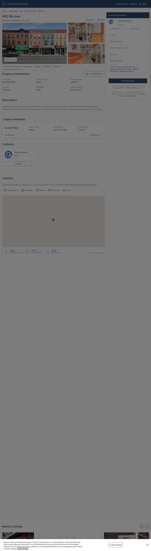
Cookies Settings (115, 545)
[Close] (147, 544)
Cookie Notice (23, 549)
